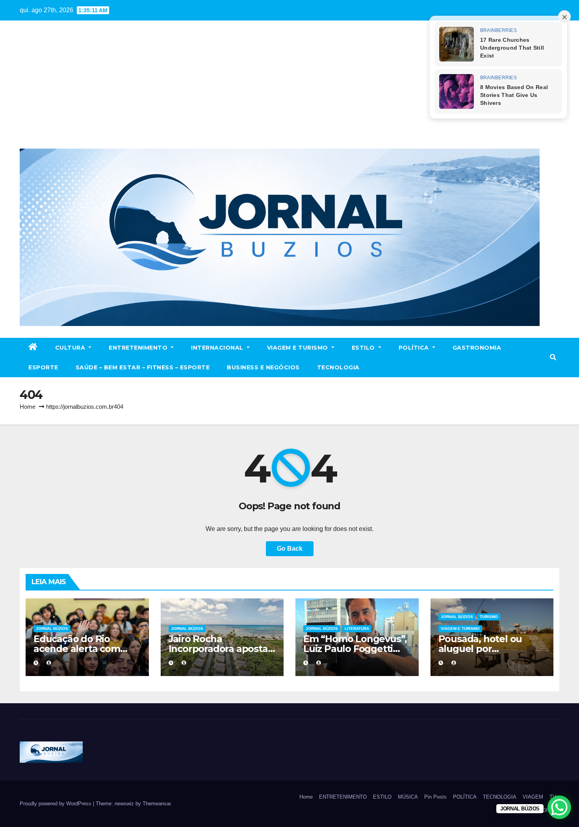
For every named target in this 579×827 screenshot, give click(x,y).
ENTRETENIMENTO (139, 347)
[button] (553, 357)
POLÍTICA (415, 347)
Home (27, 406)
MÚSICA (408, 797)
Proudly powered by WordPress (56, 804)
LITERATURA (357, 628)
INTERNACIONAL (218, 347)
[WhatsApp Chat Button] (559, 807)
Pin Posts (435, 797)
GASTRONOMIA (477, 347)
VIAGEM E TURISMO (298, 347)
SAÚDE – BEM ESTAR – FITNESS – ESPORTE (143, 367)
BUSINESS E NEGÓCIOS (263, 367)
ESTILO (364, 347)
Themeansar (157, 804)
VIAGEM (533, 797)
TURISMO (489, 617)
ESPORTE (43, 367)
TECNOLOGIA (338, 367)
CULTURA (71, 347)
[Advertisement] (289, 89)
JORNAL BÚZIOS (52, 628)
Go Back (289, 548)
